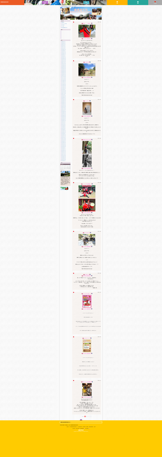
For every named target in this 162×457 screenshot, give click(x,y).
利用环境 (84, 426)
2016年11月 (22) (63, 93)
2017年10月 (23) (63, 79)
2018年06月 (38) (63, 68)
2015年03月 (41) (63, 119)
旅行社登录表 (77, 428)
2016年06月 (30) (63, 99)
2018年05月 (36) (63, 70)
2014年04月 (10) (63, 132)
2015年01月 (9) (63, 121)
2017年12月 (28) (63, 76)
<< (60, 164)
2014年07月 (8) (63, 128)
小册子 (95, 426)
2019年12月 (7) (63, 45)
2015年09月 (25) (63, 111)
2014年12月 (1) (63, 123)
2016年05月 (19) (63, 101)
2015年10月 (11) (63, 110)
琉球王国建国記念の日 (64, 27)
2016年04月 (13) (63, 102)
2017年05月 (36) (63, 85)
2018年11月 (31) (63, 62)
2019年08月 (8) (63, 50)
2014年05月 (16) (63, 130)
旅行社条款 (87, 428)
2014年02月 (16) (63, 134)
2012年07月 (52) (63, 159)
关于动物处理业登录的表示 (73, 426)
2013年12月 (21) (63, 137)
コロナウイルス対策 (64, 23)
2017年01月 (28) (63, 90)
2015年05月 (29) (63, 116)
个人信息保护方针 (80, 426)
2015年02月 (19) (63, 120)
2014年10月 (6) (63, 124)
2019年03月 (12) (63, 57)
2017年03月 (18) (63, 88)
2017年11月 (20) (63, 77)
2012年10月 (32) (63, 155)
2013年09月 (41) (63, 141)
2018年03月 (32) (63, 72)
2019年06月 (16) (63, 53)
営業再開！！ (63, 22)
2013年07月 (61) (63, 143)
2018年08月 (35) (63, 66)
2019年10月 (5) (63, 48)
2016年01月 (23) (63, 106)
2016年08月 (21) (63, 97)
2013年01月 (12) (63, 151)
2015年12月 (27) (63, 107)
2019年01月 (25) (63, 59)
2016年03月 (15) (63, 103)
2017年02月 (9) (63, 89)
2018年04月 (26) (63, 71)
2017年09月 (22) (63, 80)
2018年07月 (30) (63, 67)
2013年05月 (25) (63, 146)
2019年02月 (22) (63, 58)
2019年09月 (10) (63, 49)
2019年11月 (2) (63, 46)
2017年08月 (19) (63, 81)
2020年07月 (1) (63, 41)
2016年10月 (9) (63, 94)
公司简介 (67, 426)
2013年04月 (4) (63, 147)
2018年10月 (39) (63, 63)
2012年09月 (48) (63, 156)
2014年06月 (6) (63, 129)
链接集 (87, 426)
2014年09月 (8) (63, 125)
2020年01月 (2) (63, 44)
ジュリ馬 (62, 26)
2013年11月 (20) (63, 138)
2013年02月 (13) (63, 150)
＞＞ (90, 416)
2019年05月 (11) (63, 54)
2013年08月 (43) (63, 142)
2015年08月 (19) (63, 112)
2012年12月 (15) (63, 152)
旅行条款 (74, 428)
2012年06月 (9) (63, 160)
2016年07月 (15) (63, 98)
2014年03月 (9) (63, 133)
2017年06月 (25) (63, 84)
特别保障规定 (82, 428)
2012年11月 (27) (63, 154)
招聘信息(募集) (91, 426)
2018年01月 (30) (63, 75)
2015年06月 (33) (63, 115)
